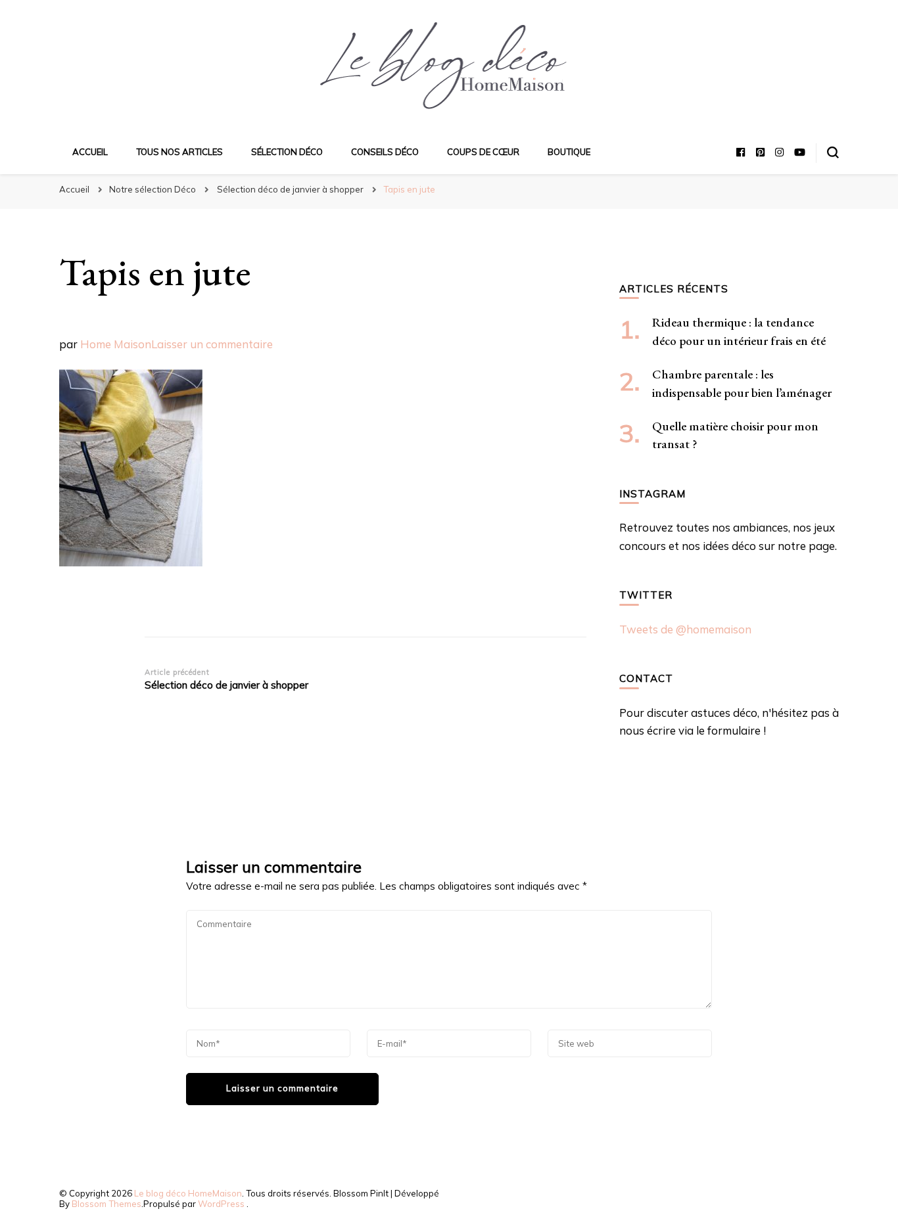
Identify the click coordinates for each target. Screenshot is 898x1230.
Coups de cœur (483, 152)
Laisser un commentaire (212, 344)
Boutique (569, 152)
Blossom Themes (106, 1203)
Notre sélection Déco (152, 189)
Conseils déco (385, 152)
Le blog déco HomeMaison (188, 1193)
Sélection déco (287, 152)
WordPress (221, 1203)
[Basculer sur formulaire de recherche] (833, 152)
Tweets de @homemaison (685, 629)
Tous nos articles (179, 152)
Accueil (90, 152)
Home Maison (115, 344)
